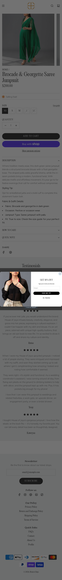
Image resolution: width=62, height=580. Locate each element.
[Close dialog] (60, 273)
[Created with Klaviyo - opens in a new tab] (31, 307)
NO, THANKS (46, 297)
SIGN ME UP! (46, 293)
